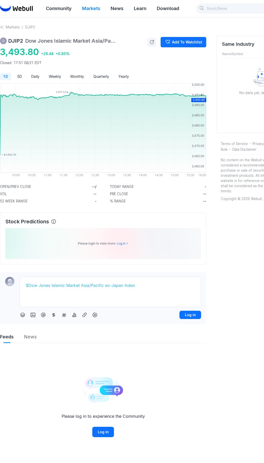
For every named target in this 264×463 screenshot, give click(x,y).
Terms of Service (234, 144)
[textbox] (110, 285)
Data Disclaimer (244, 149)
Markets (13, 27)
